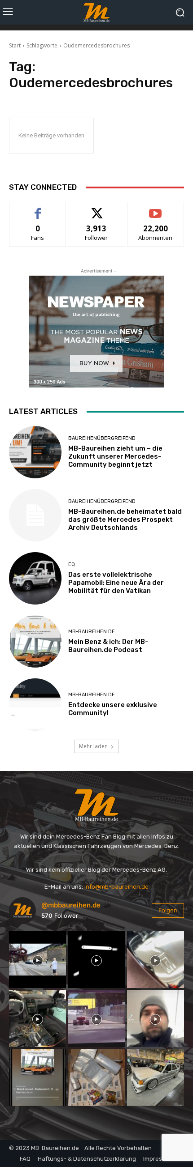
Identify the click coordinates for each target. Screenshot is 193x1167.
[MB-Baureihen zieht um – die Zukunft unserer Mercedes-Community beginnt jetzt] (35, 452)
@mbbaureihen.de (71, 905)
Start (15, 45)
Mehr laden (93, 746)
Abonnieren (155, 208)
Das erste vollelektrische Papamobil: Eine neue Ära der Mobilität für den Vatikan (116, 583)
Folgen (97, 208)
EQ (71, 564)
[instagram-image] (37, 959)
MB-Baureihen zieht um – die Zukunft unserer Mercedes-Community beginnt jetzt (115, 456)
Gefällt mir (38, 208)
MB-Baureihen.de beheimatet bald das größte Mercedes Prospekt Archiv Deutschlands (125, 519)
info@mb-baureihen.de (116, 886)
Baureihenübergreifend (102, 438)
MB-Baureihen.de (91, 631)
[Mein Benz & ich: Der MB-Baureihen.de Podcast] (35, 641)
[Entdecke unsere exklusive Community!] (35, 704)
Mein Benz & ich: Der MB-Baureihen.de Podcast (108, 646)
